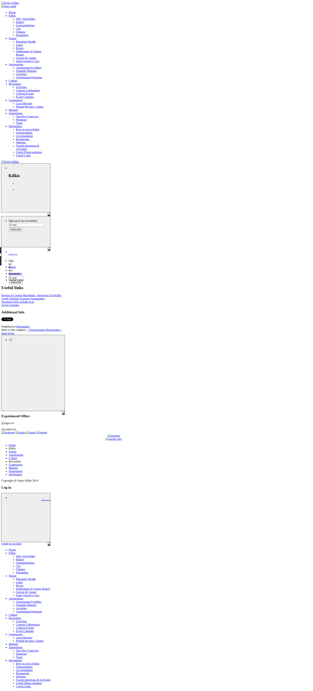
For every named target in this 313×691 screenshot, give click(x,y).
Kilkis (12, 15)
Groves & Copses (26, 57)
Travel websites (10, 305)
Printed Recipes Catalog (29, 106)
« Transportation (37, 329)
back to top (7, 333)
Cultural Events (25, 93)
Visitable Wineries (26, 70)
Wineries (21, 142)
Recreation (15, 83)
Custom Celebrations (28, 90)
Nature (12, 38)
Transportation (24, 132)
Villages (20, 31)
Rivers (19, 48)
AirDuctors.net (13, 254)
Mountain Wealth (26, 41)
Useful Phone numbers (29, 152)
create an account (11, 543)
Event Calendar (25, 96)
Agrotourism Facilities (28, 67)
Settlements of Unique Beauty (33, 588)
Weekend (21, 119)
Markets (13, 109)
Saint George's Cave (27, 61)
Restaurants (22, 139)
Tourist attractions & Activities (33, 679)
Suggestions (15, 113)
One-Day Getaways (27, 116)
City (18, 28)
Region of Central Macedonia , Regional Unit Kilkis (31, 295)
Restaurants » (54, 329)
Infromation (15, 126)
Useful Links (23, 155)
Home (12, 12)
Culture (13, 80)
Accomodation (24, 136)
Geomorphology (25, 25)
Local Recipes (24, 103)
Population (22, 35)
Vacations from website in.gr (17, 301)
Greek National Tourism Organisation (23, 298)
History (20, 22)
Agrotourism (16, 64)
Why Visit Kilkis (25, 18)
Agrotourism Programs (29, 77)
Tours (19, 123)
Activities (21, 74)
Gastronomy (16, 100)
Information (23, 326)
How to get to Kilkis (27, 129)
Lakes (19, 44)
